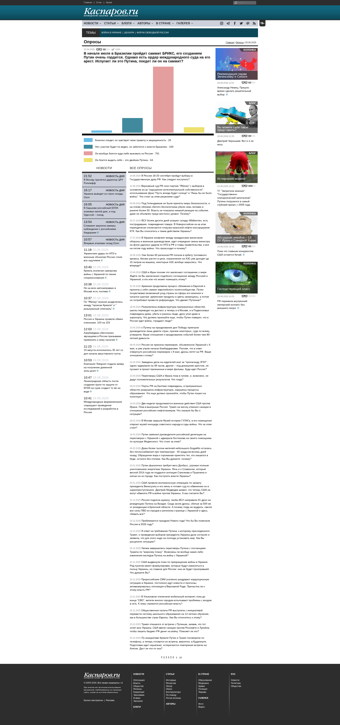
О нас (99, 2)
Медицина (203, 683)
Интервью (171, 680)
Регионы (137, 689)
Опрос (169, 689)
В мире (136, 698)
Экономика (138, 695)
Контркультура (173, 692)
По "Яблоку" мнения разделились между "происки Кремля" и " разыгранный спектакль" (103, 305)
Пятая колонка (173, 698)
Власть (136, 683)
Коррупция (138, 692)
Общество (138, 686)
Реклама (110, 700)
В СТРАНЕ (163, 23)
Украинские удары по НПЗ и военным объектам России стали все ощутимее (103, 257)
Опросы (240, 42)
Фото (200, 704)
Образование (205, 680)
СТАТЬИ (110, 23)
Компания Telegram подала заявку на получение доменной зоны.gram (104, 367)
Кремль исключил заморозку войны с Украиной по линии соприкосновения (100, 274)
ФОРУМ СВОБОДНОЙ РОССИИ (153, 32)
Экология (138, 701)
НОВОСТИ (91, 23)
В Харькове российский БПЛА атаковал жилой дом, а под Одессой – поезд (101, 211)
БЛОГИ (127, 23)
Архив (109, 2)
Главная (88, 2)
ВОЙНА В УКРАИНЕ (111, 32)
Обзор (169, 686)
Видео (201, 707)
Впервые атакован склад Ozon (101, 243)
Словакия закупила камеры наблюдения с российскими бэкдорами (100, 229)
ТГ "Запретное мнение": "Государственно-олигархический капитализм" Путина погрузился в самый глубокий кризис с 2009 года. (234, 197)
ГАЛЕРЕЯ (183, 23)
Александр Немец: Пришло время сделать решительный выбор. (234, 91)
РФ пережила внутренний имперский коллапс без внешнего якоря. (232, 304)
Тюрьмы (202, 692)
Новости (235, 680)
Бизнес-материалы (93, 700)
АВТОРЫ (143, 23)
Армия (201, 686)
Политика (236, 683)
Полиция (202, 689)
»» (180, 657)
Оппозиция (139, 680)
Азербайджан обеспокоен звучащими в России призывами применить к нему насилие (102, 336)
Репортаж (171, 683)
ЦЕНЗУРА (129, 32)
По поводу (171, 695)
